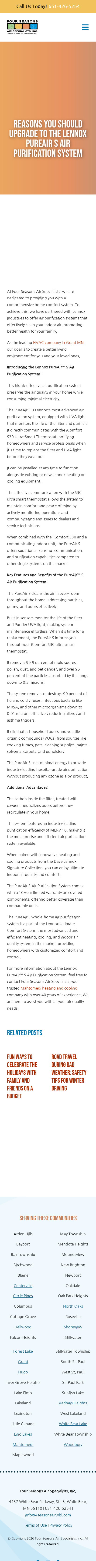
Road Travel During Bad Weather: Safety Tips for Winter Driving (68, 1072)
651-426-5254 (64, 6)
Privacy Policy (61, 1525)
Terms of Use (35, 1525)
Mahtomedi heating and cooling (49, 988)
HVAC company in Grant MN (58, 342)
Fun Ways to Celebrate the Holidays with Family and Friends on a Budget (22, 1076)
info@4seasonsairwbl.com (48, 1515)
